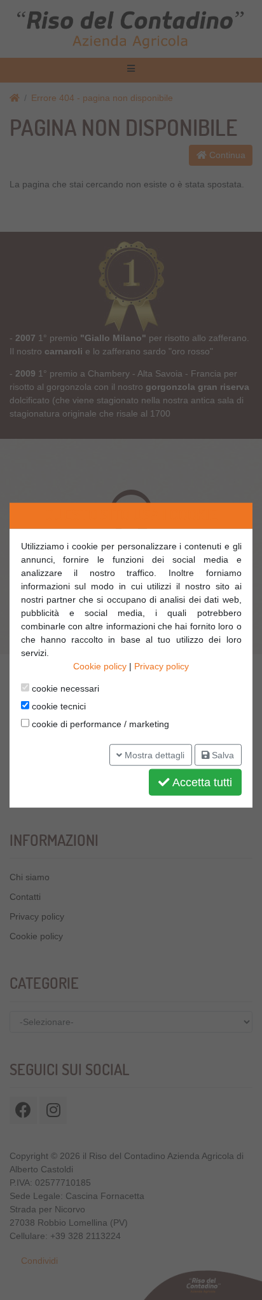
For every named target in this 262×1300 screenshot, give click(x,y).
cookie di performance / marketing (99, 724)
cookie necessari (64, 688)
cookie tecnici (57, 706)
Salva (221, 754)
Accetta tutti (201, 782)
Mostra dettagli (153, 754)
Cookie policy (100, 666)
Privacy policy (161, 666)
